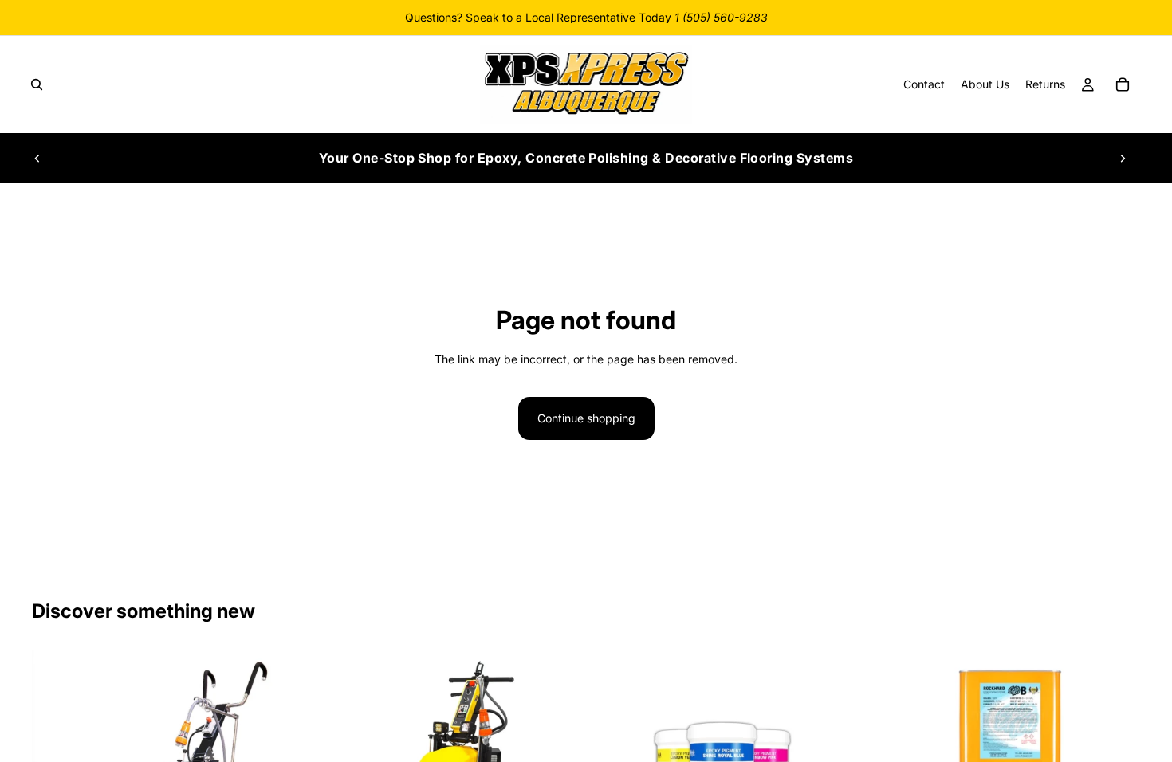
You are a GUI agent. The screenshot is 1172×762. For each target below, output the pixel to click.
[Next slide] (1122, 157)
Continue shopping (586, 418)
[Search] (36, 84)
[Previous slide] (37, 157)
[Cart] (1122, 84)
